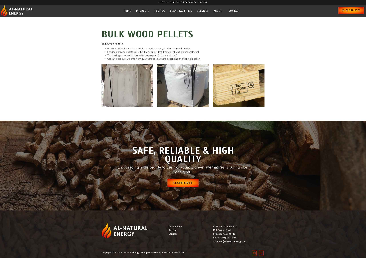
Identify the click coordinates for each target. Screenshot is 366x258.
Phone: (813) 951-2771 (224, 237)
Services (202, 10)
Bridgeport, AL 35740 (224, 233)
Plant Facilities (181, 10)
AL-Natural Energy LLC (225, 226)
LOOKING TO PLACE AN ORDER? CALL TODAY (183, 2)
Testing (159, 10)
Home (127, 10)
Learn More (183, 183)
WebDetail (179, 252)
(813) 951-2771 (351, 10)
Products (142, 10)
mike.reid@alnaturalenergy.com (229, 241)
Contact (234, 10)
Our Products (175, 226)
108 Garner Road (222, 230)
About (218, 10)
